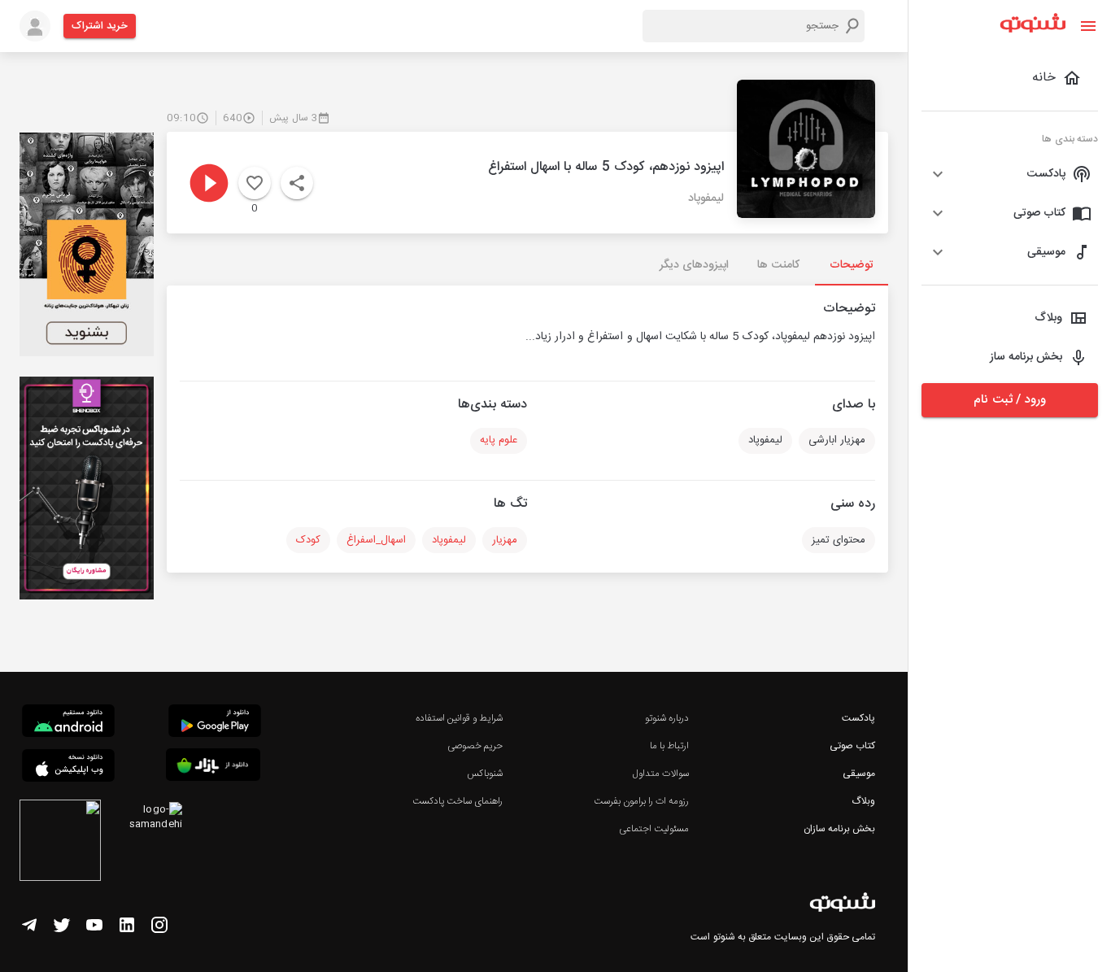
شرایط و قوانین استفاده (459, 718)
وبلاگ (863, 801)
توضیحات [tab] (852, 265)
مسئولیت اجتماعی (654, 829)
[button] (1009, 174)
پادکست (858, 718)
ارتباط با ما (669, 746)
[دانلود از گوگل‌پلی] (215, 723)
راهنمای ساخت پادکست (457, 801)
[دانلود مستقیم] (68, 723)
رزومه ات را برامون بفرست (642, 801)
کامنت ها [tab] (778, 265)
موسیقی (859, 773)
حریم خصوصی (475, 746)
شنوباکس (485, 773)
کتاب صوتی (852, 746)
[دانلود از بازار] (213, 767)
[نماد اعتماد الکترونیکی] (60, 843)
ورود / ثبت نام (1009, 400)
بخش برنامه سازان (839, 829)
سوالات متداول (661, 773)
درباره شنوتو (667, 718)
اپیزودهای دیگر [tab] (694, 265)
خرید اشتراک (100, 26)
